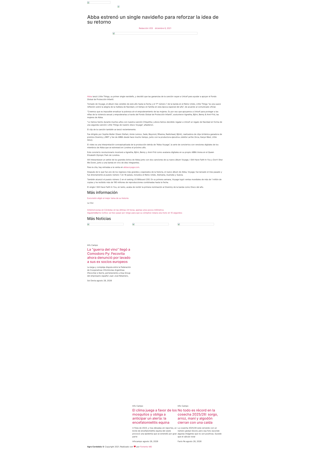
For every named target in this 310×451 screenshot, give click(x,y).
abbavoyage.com (131, 167)
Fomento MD (146, 446)
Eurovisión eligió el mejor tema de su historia (107, 198)
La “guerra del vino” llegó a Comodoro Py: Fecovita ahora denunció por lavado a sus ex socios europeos (108, 255)
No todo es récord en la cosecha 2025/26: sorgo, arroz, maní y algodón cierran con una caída (198, 416)
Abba (89, 96)
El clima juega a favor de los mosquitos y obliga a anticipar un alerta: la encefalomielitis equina (154, 416)
